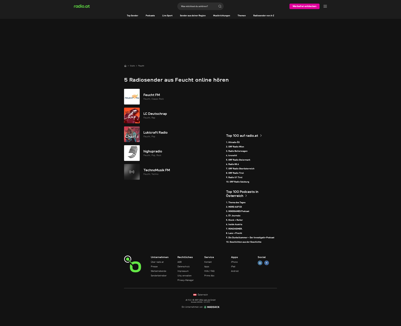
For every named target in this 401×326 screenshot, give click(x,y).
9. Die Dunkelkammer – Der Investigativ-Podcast (250, 238)
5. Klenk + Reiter (234, 220)
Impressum (183, 271)
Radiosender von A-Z (263, 16)
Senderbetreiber (159, 276)
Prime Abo (209, 276)
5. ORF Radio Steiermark (238, 160)
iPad (233, 267)
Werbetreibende (158, 271)
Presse (154, 267)
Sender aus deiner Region (193, 16)
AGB (179, 262)
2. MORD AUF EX (234, 207)
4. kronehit (231, 155)
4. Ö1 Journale (233, 216)
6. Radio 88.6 (232, 164)
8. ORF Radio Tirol (235, 173)
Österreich (202, 295)
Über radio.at (157, 262)
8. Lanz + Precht (234, 233)
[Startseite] (125, 66)
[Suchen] (220, 6)
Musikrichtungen (221, 16)
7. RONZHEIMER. (234, 229)
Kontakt (208, 262)
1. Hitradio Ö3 (233, 142)
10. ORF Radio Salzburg (237, 182)
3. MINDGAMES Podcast (237, 211)
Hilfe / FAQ (209, 271)
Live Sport (167, 16)
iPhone (234, 262)
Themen (242, 16)
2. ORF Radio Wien (235, 147)
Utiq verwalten (184, 276)
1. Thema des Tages (235, 202)
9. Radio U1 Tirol (234, 177)
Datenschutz (183, 267)
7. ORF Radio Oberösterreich (240, 169)
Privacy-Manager (185, 280)
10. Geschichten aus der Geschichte (243, 242)
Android (235, 271)
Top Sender (132, 16)
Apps (206, 267)
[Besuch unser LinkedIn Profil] (260, 263)
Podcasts (150, 16)
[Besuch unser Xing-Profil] (266, 263)
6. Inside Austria (234, 224)
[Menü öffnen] (325, 6)
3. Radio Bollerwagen (236, 151)
